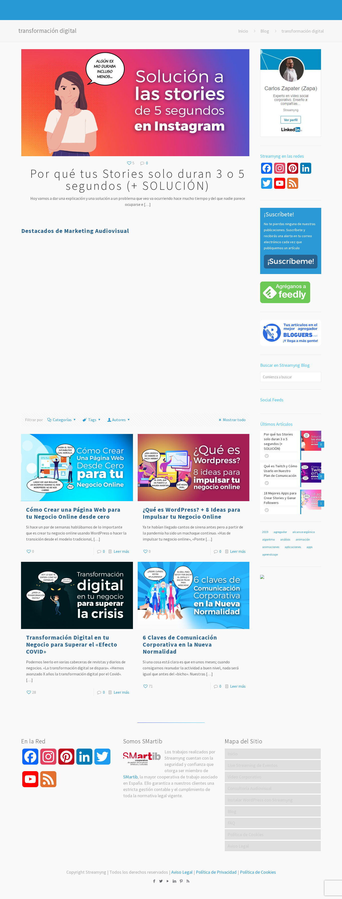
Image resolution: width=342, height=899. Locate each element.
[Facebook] (154, 881)
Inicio (243, 31)
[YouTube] (167, 881)
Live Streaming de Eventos (253, 765)
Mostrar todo (234, 419)
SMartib (130, 777)
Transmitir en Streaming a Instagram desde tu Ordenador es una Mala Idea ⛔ (219, 365)
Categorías (62, 419)
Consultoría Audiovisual (249, 788)
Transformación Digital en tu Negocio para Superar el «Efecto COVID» (71, 644)
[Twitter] (160, 881)
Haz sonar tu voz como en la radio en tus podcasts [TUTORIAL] (218, 282)
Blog (264, 31)
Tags (92, 419)
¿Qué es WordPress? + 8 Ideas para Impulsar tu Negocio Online (191, 513)
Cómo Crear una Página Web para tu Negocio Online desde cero (73, 513)
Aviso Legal (238, 846)
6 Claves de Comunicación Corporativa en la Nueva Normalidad (180, 644)
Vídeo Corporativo (244, 777)
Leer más (121, 551)
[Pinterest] (181, 881)
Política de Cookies (246, 834)
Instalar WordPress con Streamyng (260, 800)
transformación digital (302, 31)
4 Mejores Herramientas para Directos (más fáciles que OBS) (161, 286)
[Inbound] (262, 577)
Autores (119, 419)
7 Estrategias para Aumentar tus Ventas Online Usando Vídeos (106, 282)
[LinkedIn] (174, 881)
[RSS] (188, 881)
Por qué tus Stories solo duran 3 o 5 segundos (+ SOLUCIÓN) (138, 179)
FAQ (231, 823)
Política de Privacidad (216, 872)
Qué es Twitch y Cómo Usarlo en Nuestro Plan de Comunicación (47, 282)
